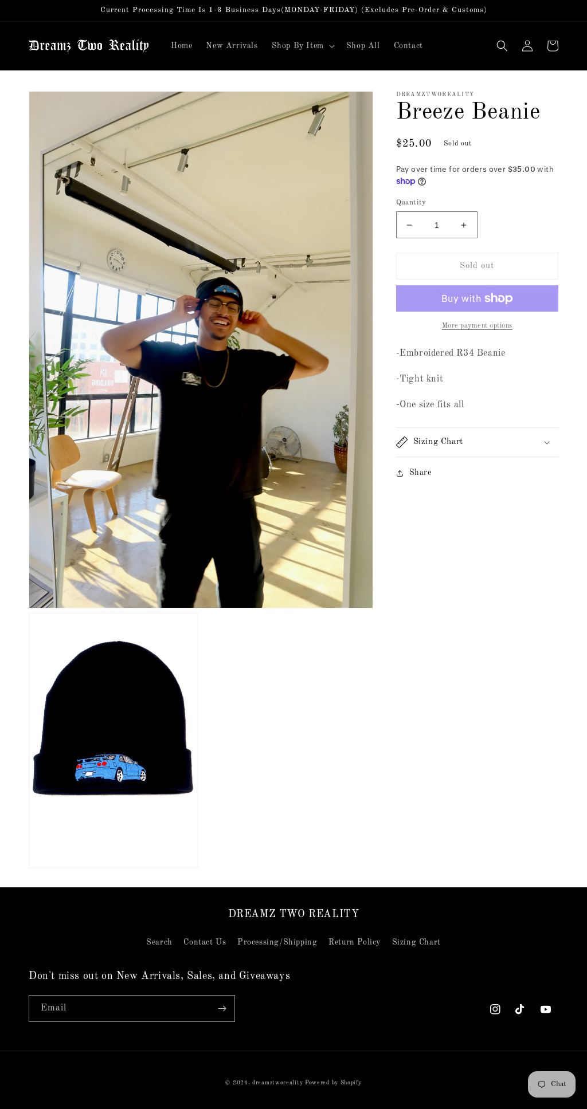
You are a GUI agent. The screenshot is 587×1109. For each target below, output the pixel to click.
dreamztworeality (277, 1083)
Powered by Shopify (333, 1083)
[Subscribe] (221, 1008)
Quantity (411, 202)
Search (159, 942)
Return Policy (354, 942)
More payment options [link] (477, 326)
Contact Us (204, 942)
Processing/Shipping (277, 942)
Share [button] (420, 473)
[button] (302, 46)
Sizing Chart (416, 942)
